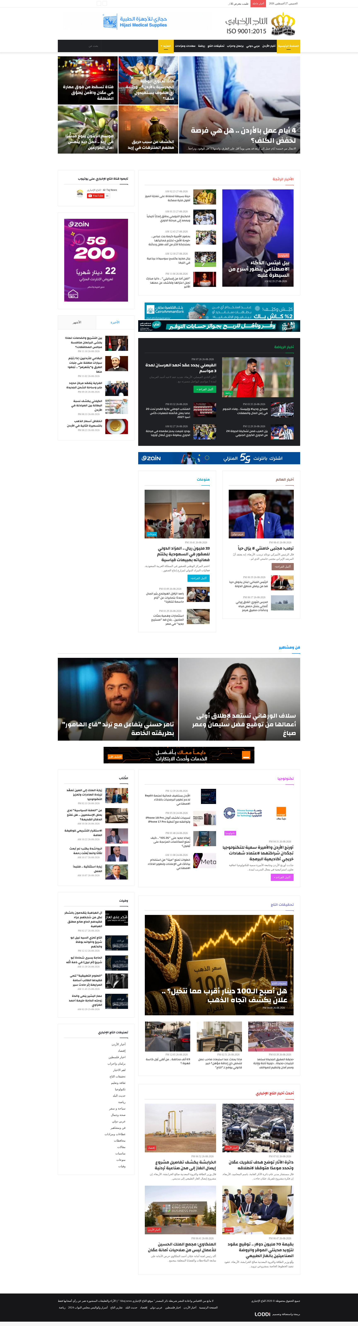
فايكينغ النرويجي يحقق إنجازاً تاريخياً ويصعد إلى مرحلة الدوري (168, 218)
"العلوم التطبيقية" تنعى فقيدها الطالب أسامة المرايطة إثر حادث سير (86, 980)
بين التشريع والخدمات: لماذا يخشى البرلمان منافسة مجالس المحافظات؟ (83, 342)
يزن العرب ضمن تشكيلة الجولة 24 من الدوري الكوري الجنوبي (247, 433)
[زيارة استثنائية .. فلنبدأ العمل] (116, 872)
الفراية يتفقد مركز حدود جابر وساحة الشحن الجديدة (84, 385)
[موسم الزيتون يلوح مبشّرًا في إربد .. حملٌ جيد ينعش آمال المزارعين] (88, 129)
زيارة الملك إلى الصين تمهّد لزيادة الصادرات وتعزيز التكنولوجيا (84, 795)
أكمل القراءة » (205, 389)
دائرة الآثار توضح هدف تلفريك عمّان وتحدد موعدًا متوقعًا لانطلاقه (261, 1165)
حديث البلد (119, 1095)
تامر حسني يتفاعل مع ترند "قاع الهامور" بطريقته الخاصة (118, 729)
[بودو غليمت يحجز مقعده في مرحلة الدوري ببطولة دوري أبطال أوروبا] (204, 431)
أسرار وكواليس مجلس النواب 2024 (88, 1307)
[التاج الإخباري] (262, 23)
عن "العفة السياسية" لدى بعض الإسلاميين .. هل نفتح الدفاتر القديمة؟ (84, 815)
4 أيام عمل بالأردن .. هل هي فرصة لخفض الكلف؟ (243, 135)
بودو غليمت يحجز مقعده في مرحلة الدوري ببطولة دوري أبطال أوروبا (168, 433)
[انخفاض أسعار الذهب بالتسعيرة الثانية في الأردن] (116, 426)
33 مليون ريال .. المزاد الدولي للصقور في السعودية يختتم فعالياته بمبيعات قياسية (183, 554)
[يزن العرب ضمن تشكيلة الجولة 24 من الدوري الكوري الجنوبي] (282, 431)
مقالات (121, 1147)
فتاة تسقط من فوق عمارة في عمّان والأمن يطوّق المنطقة (88, 92)
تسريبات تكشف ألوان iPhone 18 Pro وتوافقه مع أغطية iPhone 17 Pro (168, 820)
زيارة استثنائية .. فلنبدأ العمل (87, 869)
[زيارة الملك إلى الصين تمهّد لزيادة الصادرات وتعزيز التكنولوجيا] (116, 795)
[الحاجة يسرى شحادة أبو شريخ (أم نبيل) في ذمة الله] (116, 963)
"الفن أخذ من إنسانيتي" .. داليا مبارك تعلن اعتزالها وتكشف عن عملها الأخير (168, 282)
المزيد (167, 45)
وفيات (122, 1166)
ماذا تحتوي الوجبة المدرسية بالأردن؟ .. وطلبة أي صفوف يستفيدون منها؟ (150, 89)
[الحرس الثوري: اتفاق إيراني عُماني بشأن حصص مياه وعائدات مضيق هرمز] (282, 602)
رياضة (201, 45)
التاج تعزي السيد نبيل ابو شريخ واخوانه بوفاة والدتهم (86, 942)
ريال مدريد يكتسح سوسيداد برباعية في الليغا (168, 260)
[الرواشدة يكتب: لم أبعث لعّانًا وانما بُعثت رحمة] (116, 854)
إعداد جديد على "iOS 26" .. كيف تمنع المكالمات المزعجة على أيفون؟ (170, 842)
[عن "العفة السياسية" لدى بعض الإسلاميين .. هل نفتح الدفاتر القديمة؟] (116, 815)
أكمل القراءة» (283, 566)
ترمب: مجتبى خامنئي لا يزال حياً (266, 548)
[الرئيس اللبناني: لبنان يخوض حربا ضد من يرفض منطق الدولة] (282, 582)
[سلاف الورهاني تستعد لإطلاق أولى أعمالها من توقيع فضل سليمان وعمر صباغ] (239, 699)
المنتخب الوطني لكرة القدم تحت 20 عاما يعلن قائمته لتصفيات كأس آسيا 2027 (168, 413)
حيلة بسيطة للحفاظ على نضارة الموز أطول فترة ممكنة (167, 198)
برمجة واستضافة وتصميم (286, 1314)
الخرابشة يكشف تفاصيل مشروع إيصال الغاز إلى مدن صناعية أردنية (185, 1165)
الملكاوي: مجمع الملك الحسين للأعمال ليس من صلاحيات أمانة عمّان (182, 1247)
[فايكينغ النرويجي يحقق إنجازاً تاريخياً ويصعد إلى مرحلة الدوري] (204, 217)
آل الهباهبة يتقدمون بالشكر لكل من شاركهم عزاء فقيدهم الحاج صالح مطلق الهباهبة (83, 919)
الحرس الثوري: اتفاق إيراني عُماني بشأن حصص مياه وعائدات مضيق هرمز (252, 606)
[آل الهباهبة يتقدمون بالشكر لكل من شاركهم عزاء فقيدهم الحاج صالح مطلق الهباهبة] (116, 918)
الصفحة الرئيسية (288, 45)
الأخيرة (115, 322)
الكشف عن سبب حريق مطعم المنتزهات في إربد (151, 144)
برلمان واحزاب (235, 45)
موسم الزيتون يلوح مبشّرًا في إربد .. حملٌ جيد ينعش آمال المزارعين (89, 141)
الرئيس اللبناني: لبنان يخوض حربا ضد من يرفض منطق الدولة (248, 584)
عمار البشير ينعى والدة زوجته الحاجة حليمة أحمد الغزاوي (85, 1000)
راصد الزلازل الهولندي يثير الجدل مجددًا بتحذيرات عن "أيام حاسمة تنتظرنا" (165, 597)
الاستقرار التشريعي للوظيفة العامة (83, 833)
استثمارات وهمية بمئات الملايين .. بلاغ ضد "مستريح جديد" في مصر (167, 620)
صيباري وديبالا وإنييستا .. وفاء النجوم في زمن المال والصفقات (245, 411)
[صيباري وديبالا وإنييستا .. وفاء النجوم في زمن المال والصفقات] (282, 409)
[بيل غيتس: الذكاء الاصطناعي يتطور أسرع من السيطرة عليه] (258, 238)
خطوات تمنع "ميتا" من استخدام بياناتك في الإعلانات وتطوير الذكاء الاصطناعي (169, 864)
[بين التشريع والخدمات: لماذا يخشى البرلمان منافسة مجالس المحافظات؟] (116, 343)
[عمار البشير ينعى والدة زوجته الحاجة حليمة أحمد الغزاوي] (116, 1001)
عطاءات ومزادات (185, 45)
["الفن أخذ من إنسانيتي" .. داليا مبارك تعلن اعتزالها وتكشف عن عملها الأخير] (204, 279)
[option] (179, 105)
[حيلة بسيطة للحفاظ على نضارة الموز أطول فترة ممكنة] (204, 197)
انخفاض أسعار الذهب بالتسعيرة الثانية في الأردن (84, 423)
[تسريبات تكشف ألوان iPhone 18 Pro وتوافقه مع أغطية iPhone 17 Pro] (204, 818)
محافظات (120, 1140)
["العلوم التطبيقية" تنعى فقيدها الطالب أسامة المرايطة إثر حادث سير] (116, 981)
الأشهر (77, 322)
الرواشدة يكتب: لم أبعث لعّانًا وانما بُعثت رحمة (85, 851)
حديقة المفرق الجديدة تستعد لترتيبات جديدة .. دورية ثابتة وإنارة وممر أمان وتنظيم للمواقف (273, 1063)
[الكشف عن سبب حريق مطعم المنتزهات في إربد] (148, 129)
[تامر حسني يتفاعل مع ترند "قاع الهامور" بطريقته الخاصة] (118, 699)
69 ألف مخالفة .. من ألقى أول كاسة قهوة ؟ (168, 1061)
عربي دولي (253, 45)
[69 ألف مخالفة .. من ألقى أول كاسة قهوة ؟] (167, 1037)
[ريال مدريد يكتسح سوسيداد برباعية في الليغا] (205, 259)
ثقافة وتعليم (118, 1082)
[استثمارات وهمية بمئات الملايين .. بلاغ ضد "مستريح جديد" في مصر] (198, 616)
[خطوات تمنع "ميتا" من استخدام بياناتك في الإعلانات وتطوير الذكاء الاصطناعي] (204, 860)
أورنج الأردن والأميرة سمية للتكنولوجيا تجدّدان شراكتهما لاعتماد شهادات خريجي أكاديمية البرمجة (258, 853)
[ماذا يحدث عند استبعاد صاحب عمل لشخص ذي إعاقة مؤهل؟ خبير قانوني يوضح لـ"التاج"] (219, 1037)
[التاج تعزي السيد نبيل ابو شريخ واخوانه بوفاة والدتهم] (116, 943)
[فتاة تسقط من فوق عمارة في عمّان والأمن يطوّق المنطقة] (88, 80)
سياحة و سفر (117, 1108)
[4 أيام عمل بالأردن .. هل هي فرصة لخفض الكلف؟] (239, 105)
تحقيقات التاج (216, 45)
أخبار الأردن (269, 45)
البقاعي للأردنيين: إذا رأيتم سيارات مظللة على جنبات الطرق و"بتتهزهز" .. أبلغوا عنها (85, 365)
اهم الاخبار (119, 1070)
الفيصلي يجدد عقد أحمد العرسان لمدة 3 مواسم (180, 368)
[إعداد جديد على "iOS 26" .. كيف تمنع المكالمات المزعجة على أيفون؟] (204, 838)
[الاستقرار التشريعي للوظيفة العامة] (116, 835)
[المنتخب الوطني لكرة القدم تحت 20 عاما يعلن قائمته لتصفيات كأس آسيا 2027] (204, 409)
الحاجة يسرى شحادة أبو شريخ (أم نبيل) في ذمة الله (84, 960)
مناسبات (120, 1153)
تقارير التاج (116, 1307)
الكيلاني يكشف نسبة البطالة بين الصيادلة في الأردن (86, 405)
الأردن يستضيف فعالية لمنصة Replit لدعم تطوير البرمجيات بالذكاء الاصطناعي (167, 799)
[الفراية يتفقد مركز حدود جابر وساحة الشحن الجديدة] (116, 388)
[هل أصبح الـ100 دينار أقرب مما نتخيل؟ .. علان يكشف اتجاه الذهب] (219, 965)
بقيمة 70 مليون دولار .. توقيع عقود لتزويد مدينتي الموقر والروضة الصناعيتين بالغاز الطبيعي (261, 1250)
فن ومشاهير (118, 1127)
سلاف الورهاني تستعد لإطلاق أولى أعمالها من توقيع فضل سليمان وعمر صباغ (244, 724)
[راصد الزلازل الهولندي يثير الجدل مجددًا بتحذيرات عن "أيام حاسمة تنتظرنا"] (198, 594)
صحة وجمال (118, 1115)
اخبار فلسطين (117, 1057)
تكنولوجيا (120, 1089)
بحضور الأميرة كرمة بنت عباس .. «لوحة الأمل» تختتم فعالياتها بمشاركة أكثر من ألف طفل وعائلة (169, 240)
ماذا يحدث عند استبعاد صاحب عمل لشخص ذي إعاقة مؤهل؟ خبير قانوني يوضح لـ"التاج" (220, 1063)
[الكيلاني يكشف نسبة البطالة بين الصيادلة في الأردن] (116, 406)
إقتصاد (122, 1050)
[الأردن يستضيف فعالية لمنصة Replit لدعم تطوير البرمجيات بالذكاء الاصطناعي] (208, 796)
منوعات (121, 1159)
